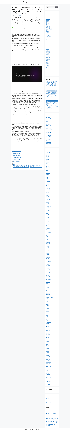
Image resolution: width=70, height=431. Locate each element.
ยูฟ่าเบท (47, 338)
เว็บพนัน (47, 373)
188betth (47, 162)
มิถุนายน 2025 (48, 136)
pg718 (47, 233)
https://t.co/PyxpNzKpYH (17, 161)
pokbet (47, 253)
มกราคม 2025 (48, 143)
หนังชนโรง (48, 51)
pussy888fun (48, 260)
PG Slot (47, 231)
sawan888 (48, 272)
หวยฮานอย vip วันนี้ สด (49, 366)
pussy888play (48, 261)
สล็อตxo (47, 46)
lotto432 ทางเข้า (49, 220)
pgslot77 (47, 66)
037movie (48, 152)
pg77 (47, 235)
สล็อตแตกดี (48, 363)
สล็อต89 (47, 349)
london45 (47, 217)
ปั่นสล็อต (47, 331)
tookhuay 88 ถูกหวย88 (49, 297)
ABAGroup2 (48, 171)
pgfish (47, 239)
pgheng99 (48, 59)
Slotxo (47, 283)
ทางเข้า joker (48, 37)
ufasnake (47, 309)
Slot (47, 280)
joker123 (47, 50)
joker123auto (48, 206)
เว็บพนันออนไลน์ (48, 374)
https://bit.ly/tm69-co (15, 149)
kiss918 (47, 32)
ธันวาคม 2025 (48, 128)
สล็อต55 (47, 342)
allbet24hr (48, 173)
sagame (47, 268)
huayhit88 (48, 199)
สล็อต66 (47, 17)
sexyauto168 (48, 276)
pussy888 (47, 23)
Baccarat (47, 177)
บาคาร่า (47, 24)
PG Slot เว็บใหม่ (48, 232)
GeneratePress (42, 429)
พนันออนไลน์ (48, 334)
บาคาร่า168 (48, 57)
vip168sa (47, 311)
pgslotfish (48, 250)
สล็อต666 (47, 345)
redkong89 (48, 264)
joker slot (47, 38)
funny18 (47, 195)
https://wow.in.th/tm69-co (16, 153)
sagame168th (48, 52)
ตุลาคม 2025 (48, 131)
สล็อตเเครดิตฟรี (48, 362)
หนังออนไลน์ (48, 64)
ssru (47, 290)
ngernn (47, 224)
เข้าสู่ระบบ (48, 398)
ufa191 (47, 298)
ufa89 (47, 301)
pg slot (47, 31)
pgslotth (47, 251)
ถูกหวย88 (47, 323)
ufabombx (48, 305)
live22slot (47, 214)
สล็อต (21, 19)
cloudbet (47, 185)
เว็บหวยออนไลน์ (48, 377)
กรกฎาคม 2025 (48, 135)
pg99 (47, 236)
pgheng (47, 240)
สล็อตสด (47, 355)
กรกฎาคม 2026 (48, 118)
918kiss (47, 49)
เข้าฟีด (47, 399)
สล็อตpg (57, 421)
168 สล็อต (47, 155)
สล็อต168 (47, 341)
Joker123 (49, 412)
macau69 (47, 221)
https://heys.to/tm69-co (16, 155)
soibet (47, 286)
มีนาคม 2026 (48, 124)
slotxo (47, 25)
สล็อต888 (47, 20)
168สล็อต (47, 159)
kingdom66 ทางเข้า (49, 211)
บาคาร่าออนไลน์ (48, 68)
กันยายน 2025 (48, 132)
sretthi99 (47, 287)
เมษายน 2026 (48, 122)
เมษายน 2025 (48, 139)
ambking (47, 174)
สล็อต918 (47, 351)
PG (46, 229)
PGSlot (47, 246)
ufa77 (47, 300)
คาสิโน (47, 315)
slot (47, 34)
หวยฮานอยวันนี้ (48, 367)
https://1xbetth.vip (49, 28)
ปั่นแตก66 (47, 67)
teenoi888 (48, 294)
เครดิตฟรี (47, 371)
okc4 (47, 225)
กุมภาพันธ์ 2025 (48, 142)
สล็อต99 (47, 352)
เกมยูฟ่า (47, 370)
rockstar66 (48, 265)
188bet (47, 160)
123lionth (47, 153)
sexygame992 (48, 279)
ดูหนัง (47, 62)
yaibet (47, 312)
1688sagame (48, 156)
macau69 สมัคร (48, 222)
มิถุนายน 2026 (48, 120)
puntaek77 (48, 257)
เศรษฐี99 (47, 380)
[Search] (56, 7)
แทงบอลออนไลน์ (48, 381)
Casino (47, 184)
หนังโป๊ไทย (48, 27)
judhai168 (48, 210)
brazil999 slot (48, 182)
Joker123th (48, 207)
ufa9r (47, 302)
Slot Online (48, 282)
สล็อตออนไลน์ (48, 47)
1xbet (47, 163)
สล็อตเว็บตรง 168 (49, 360)
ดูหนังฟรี (47, 54)
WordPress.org (48, 402)
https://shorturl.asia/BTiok (16, 157)
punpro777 (48, 69)
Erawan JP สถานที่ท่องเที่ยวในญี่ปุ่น (20, 2)
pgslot (13, 141)
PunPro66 (48, 254)
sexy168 (47, 275)
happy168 (48, 196)
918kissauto (48, 167)
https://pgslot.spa (49, 29)
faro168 (47, 192)
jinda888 (47, 203)
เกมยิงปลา (47, 369)
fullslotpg (47, 60)
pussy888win (48, 262)
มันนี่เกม (47, 337)
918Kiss (47, 166)
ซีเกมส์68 (47, 319)
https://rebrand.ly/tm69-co (16, 151)
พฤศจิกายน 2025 (49, 129)
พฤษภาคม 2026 (48, 121)
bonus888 (48, 181)
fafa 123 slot (48, 191)
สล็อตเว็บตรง (48, 18)
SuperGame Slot (49, 291)
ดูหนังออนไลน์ (48, 36)
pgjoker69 (48, 243)
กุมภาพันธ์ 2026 (48, 125)
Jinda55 (47, 202)
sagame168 (48, 269)
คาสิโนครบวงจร (48, 316)
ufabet (47, 304)
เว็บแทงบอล (48, 378)
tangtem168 (48, 293)
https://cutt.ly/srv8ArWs (16, 159)
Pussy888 (48, 258)
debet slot (48, 188)
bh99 (47, 178)
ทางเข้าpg (47, 326)
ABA (47, 170)
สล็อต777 (51, 421)
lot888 (47, 218)
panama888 (48, 228)
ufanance (47, 308)
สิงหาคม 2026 (48, 117)
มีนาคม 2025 (48, 140)
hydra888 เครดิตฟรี (49, 200)
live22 (47, 61)
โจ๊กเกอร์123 (48, 39)
